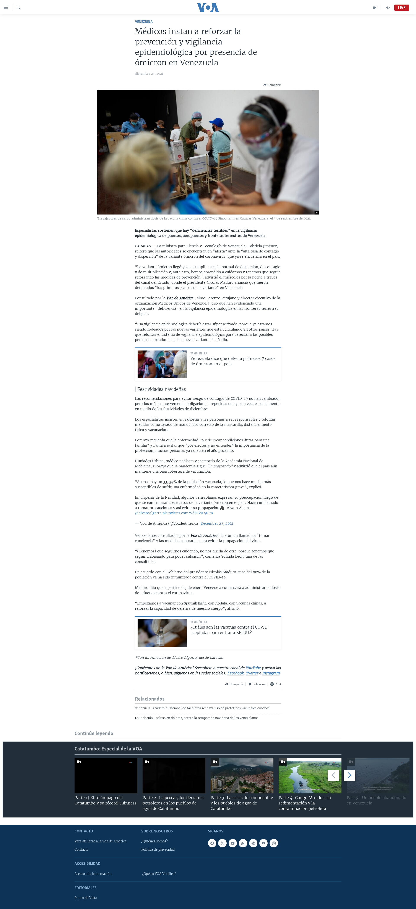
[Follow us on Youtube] (233, 843)
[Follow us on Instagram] (274, 843)
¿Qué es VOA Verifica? (159, 874)
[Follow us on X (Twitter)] (222, 843)
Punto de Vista (86, 898)
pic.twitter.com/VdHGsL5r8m (187, 513)
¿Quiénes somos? (154, 841)
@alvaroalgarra (148, 513)
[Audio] (387, 7)
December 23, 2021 (217, 523)
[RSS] (243, 843)
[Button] (272, 84)
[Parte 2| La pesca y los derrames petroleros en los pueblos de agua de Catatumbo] (174, 775)
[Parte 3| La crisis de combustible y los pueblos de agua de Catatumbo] (242, 775)
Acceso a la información (93, 874)
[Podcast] (253, 843)
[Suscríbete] (263, 843)
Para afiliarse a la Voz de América (100, 841)
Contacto (82, 850)
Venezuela (144, 22)
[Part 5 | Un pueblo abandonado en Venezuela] (378, 775)
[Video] (374, 7)
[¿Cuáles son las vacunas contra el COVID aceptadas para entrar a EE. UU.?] (162, 633)
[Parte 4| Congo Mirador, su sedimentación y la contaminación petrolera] (310, 775)
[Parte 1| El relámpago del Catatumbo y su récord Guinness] (106, 775)
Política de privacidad (158, 850)
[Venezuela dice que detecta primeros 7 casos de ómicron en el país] (162, 364)
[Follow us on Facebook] (212, 843)
